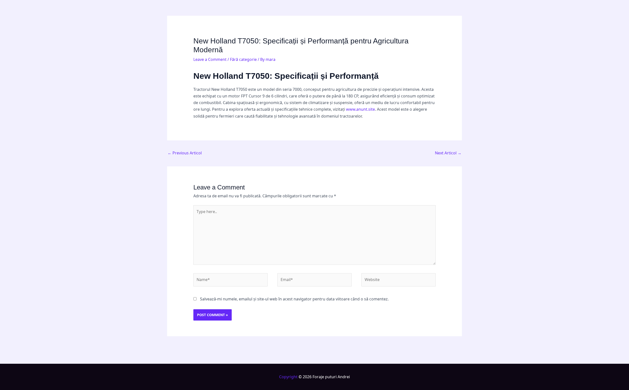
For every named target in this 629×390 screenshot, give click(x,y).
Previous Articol (185, 153)
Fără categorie (243, 59)
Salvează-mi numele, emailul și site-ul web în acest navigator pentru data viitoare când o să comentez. (294, 299)
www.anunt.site (360, 109)
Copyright (288, 376)
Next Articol (448, 153)
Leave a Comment (210, 59)
